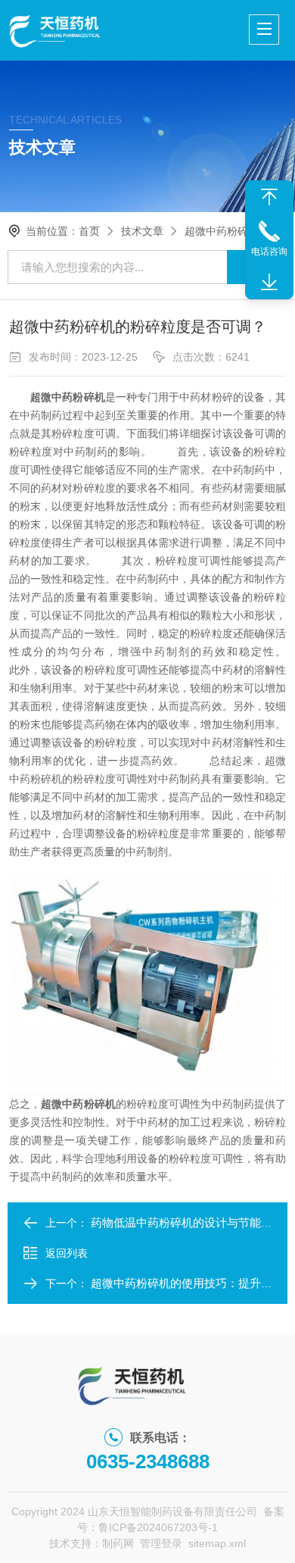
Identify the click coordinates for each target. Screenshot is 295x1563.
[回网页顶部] (269, 197)
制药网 (118, 1543)
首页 (89, 231)
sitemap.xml (217, 1543)
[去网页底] (269, 282)
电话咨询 (269, 251)
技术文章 (142, 231)
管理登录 (161, 1543)
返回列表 (66, 1253)
